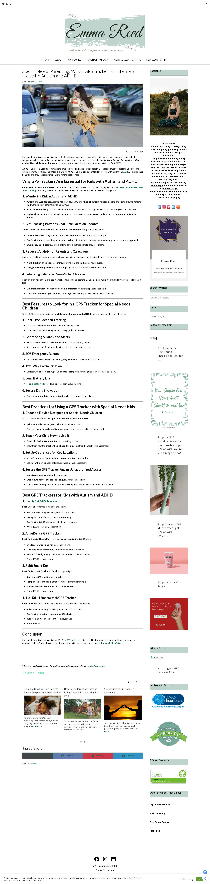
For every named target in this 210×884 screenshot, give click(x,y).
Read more (36, 724)
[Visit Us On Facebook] (159, 208)
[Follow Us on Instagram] (7, 4)
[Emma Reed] (105, 31)
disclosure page (97, 666)
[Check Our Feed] (178, 208)
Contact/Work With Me (127, 60)
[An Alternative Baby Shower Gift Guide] (42, 706)
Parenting (33, 764)
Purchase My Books (98, 60)
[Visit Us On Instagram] (164, 208)
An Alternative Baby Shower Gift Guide (41, 690)
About (59, 60)
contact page (170, 188)
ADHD (126, 171)
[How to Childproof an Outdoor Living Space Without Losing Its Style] (123, 709)
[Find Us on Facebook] (3, 4)
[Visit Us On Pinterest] (168, 208)
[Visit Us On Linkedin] (173, 208)
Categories (74, 60)
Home (47, 60)
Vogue (105, 870)
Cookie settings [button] (187, 879)
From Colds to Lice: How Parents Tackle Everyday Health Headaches (82, 690)
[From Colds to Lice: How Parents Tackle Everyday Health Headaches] (82, 705)
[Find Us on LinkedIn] (10, 4)
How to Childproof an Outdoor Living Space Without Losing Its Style (121, 692)
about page (157, 185)
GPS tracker (71, 640)
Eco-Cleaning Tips (156, 60)
